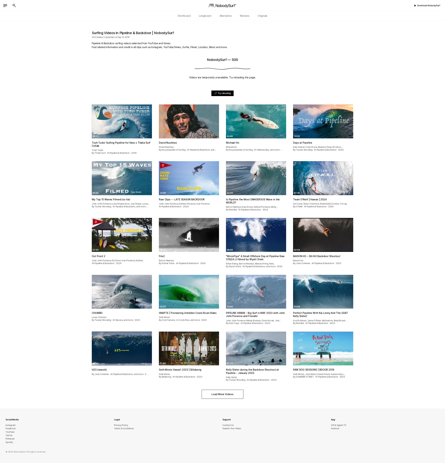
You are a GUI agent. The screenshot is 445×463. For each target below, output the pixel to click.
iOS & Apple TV (338, 425)
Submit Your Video (231, 428)
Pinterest (10, 438)
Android (335, 428)
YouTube (10, 432)
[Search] (14, 5)
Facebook (10, 428)
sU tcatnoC (228, 425)
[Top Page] (222, 5)
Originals (262, 15)
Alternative (226, 15)
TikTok (9, 435)
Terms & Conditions (124, 428)
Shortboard (184, 15)
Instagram (11, 425)
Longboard (205, 15)
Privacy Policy (121, 425)
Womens (244, 15)
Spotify (9, 442)
